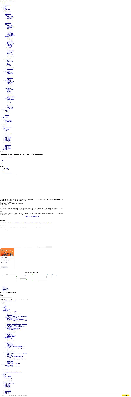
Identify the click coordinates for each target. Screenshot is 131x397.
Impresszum (4, 290)
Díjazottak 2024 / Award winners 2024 (10, 17)
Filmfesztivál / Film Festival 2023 (8, 24)
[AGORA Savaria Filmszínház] (35, 282)
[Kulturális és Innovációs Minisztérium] (20, 277)
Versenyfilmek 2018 (10, 75)
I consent (125, 395)
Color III (7, 300)
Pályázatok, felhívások (7, 130)
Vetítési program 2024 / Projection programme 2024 (10, 21)
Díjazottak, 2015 (10, 105)
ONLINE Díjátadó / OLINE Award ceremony (10, 52)
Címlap (3, 2)
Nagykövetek (5, 117)
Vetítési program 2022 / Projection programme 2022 (10, 40)
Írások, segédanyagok (7, 132)
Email (3, 171)
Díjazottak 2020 (10, 60)
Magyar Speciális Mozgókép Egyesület (7, 1)
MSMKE (10, 157)
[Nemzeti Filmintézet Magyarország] (3, 277)
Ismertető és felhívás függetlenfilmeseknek (11, 97)
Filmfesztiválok (5, 10)
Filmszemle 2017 (8, 80)
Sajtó (5, 6)
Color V (14, 300)
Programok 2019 (8, 145)
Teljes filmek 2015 (10, 106)
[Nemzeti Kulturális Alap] (28, 277)
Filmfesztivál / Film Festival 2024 (8, 15)
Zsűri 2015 (9, 103)
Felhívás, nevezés (10, 95)
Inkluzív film (4, 123)
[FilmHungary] (18, 282)
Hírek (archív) (7, 9)
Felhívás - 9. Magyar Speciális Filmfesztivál (11, 35)
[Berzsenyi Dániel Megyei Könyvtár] (42, 282)
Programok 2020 (8, 144)
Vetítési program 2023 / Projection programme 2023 (10, 32)
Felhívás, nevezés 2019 (11, 340)
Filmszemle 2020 (8, 59)
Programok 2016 (8, 148)
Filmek (3, 109)
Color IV (11, 300)
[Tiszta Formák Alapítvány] (34, 277)
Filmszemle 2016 (8, 88)
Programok (4, 135)
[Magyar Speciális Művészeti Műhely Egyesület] (54, 277)
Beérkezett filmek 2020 (11, 335)
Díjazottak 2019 (10, 66)
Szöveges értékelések (9, 64)
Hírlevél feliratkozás (8, 127)
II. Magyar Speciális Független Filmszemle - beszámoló (10, 91)
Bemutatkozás (7, 5)
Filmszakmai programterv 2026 (8, 137)
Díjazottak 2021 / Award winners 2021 (10, 49)
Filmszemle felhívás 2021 (11, 332)
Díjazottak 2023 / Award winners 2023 (10, 26)
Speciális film (4, 287)
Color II (4, 300)
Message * (2, 246)
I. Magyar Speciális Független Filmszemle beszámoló (10, 101)
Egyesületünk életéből (7, 111)
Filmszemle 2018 (8, 71)
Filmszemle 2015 (8, 98)
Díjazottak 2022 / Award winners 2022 (10, 43)
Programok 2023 (8, 140)
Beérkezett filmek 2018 (11, 344)
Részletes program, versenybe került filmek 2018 (10, 78)
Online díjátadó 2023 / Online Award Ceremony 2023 (10, 28)
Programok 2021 (8, 142)
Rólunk (3, 4)
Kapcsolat (4, 124)
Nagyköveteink (9, 18)
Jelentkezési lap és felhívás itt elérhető (32, 216)
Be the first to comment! (7, 173)
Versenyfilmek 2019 (10, 68)
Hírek (3, 7)
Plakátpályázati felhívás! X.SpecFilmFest (44, 222)
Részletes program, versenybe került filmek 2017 (10, 82)
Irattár (3, 128)
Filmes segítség (5, 288)
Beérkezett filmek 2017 (11, 351)
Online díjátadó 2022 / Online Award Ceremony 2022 (10, 45)
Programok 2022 (8, 141)
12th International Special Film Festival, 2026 (8, 121)
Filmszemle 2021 (8, 47)
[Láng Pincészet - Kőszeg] (29, 282)
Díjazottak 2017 (10, 84)
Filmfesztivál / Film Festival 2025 (8, 12)
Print (3, 170)
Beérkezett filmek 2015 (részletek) (10, 108)
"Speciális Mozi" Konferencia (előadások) (7, 114)
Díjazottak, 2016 (10, 93)
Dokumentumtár (5, 289)
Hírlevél (3, 126)
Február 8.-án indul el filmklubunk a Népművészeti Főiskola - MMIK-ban (22, 222)
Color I (1, 300)
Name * (11, 246)
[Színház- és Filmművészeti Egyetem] (42, 277)
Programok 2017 (8, 147)
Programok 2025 (8, 138)
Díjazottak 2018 (10, 72)
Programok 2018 (8, 146)
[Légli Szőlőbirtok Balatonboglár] (23, 282)
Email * (22, 246)
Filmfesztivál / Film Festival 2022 (8, 37)
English (3, 119)
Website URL (34, 246)
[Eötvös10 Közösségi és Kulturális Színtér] (59, 277)
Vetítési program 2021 (11, 330)
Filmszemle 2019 (8, 65)
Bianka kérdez (5, 149)
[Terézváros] (7, 277)
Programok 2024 (8, 139)
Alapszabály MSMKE (8, 133)
